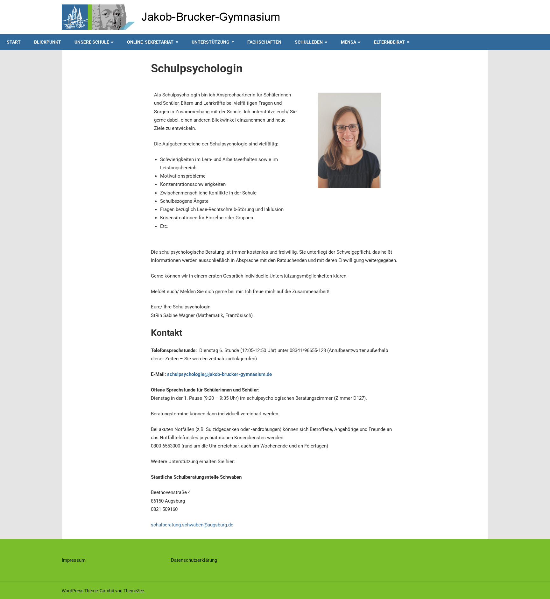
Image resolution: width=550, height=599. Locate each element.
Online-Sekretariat (150, 42)
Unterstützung (210, 42)
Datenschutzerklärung (194, 560)
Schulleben (309, 42)
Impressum (74, 560)
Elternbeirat (389, 42)
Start (14, 42)
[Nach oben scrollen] (539, 588)
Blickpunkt (47, 42)
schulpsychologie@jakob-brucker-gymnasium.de (219, 374)
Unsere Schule (91, 42)
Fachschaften (264, 42)
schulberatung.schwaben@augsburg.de (192, 525)
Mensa (348, 42)
